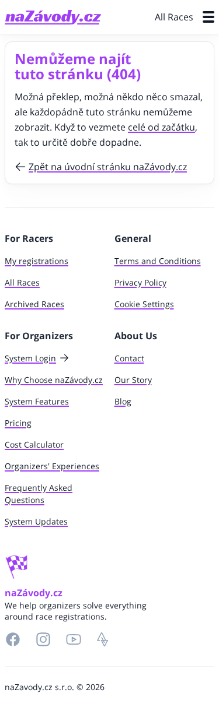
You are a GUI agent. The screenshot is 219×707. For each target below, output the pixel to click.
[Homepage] (53, 17)
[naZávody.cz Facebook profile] (13, 639)
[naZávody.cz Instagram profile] (43, 639)
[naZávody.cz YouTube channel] (73, 639)
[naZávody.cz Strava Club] (103, 639)
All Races (174, 16)
